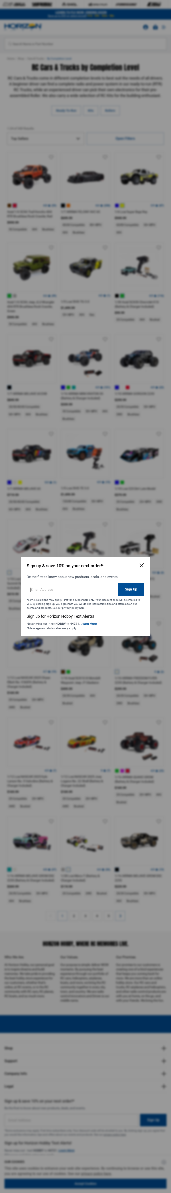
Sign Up (131, 589)
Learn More (89, 623)
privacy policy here (73, 607)
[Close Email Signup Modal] (141, 565)
